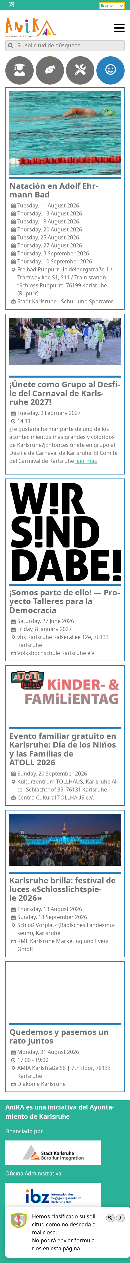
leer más (86, 461)
